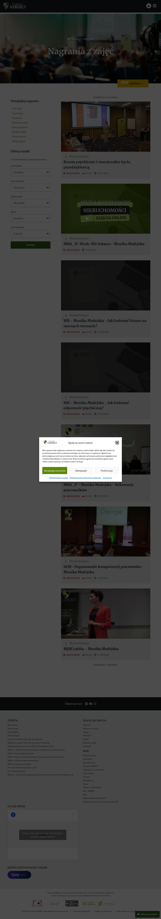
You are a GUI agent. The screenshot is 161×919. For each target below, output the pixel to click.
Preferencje (107, 470)
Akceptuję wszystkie (54, 470)
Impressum (107, 478)
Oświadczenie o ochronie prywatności (85, 478)
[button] (117, 442)
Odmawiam (81, 470)
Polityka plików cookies (58, 478)
